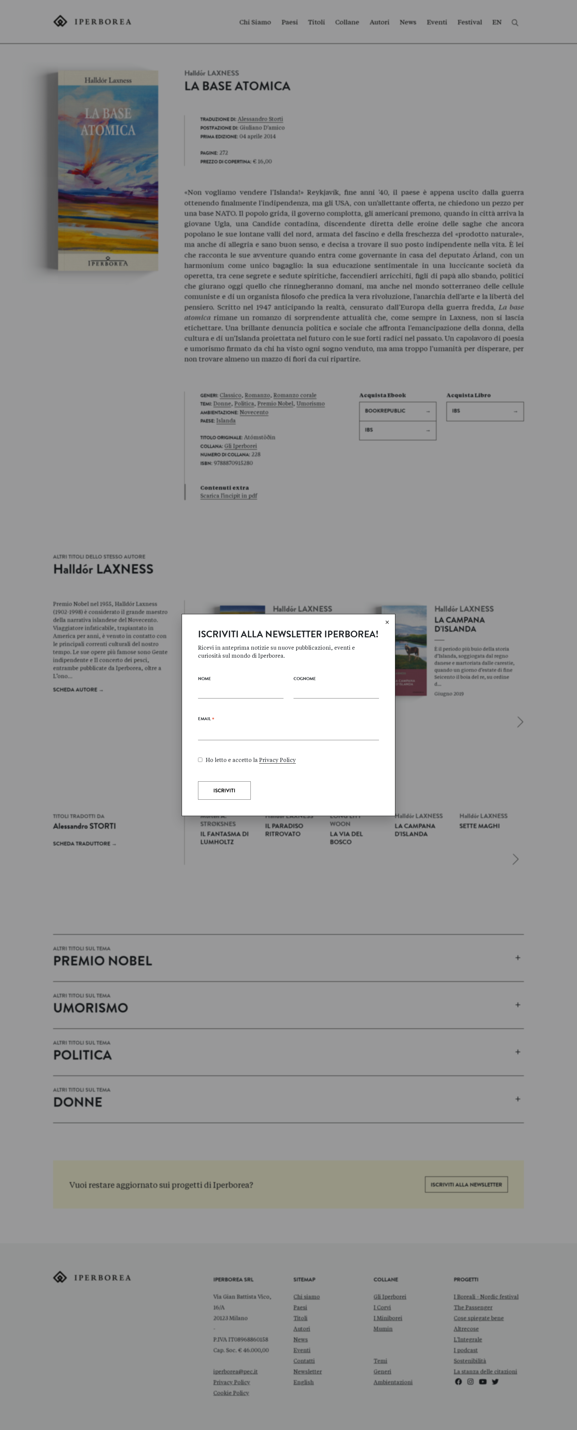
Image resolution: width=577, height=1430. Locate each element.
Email (206, 720)
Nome (204, 679)
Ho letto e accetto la (251, 760)
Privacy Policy (277, 760)
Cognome (305, 679)
